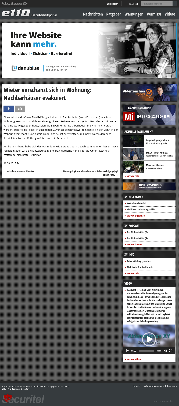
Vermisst (154, 14)
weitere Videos (134, 359)
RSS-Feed (133, 3)
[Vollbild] (171, 350)
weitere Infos (133, 273)
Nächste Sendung (139, 108)
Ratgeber (113, 14)
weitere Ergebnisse (136, 215)
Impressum (172, 386)
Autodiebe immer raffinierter (18, 171)
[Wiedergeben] (127, 350)
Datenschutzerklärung (154, 386)
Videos (170, 14)
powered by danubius (163, 401)
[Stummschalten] (165, 350)
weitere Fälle (133, 176)
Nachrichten (93, 14)
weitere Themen (134, 244)
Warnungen (133, 14)
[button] (149, 339)
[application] (149, 339)
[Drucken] (20, 109)
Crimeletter (112, 3)
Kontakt (136, 386)
